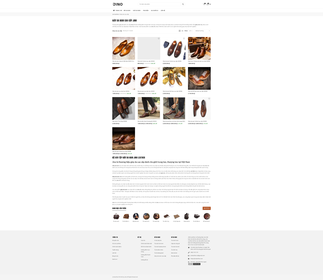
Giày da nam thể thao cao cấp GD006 (172, 91)
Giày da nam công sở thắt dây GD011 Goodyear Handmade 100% (129, 61)
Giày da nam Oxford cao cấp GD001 (172, 61)
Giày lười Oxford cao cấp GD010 (146, 61)
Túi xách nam (174, 240)
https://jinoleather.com (197, 258)
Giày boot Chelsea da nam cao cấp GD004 (199, 61)
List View (182, 30)
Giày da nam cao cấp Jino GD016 (120, 91)
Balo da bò (174, 253)
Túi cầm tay (174, 249)
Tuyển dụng (115, 249)
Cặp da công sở (175, 243)
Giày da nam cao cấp (160, 256)
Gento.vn (114, 259)
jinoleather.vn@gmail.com (198, 255)
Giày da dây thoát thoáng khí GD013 (147, 121)
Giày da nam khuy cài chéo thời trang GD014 (174, 121)
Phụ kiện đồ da (175, 256)
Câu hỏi (143, 240)
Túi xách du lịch (175, 246)
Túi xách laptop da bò (160, 246)
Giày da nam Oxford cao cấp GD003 (197, 121)
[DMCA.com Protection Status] (194, 264)
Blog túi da (115, 256)
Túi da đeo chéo (158, 249)
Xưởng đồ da (144, 259)
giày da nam (122, 24)
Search (183, 4)
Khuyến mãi (115, 240)
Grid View (180, 30)
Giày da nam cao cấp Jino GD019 (146, 91)
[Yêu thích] (133, 38)
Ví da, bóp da (157, 240)
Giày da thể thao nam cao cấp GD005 (197, 91)
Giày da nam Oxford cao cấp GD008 (121, 151)
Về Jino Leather (116, 243)
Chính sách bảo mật (146, 243)
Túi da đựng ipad (158, 253)
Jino (125, 277)
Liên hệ (114, 253)
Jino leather (115, 14)
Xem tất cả (207, 208)
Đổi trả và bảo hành (146, 246)
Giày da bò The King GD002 (119, 121)
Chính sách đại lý (116, 246)
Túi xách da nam (158, 243)
